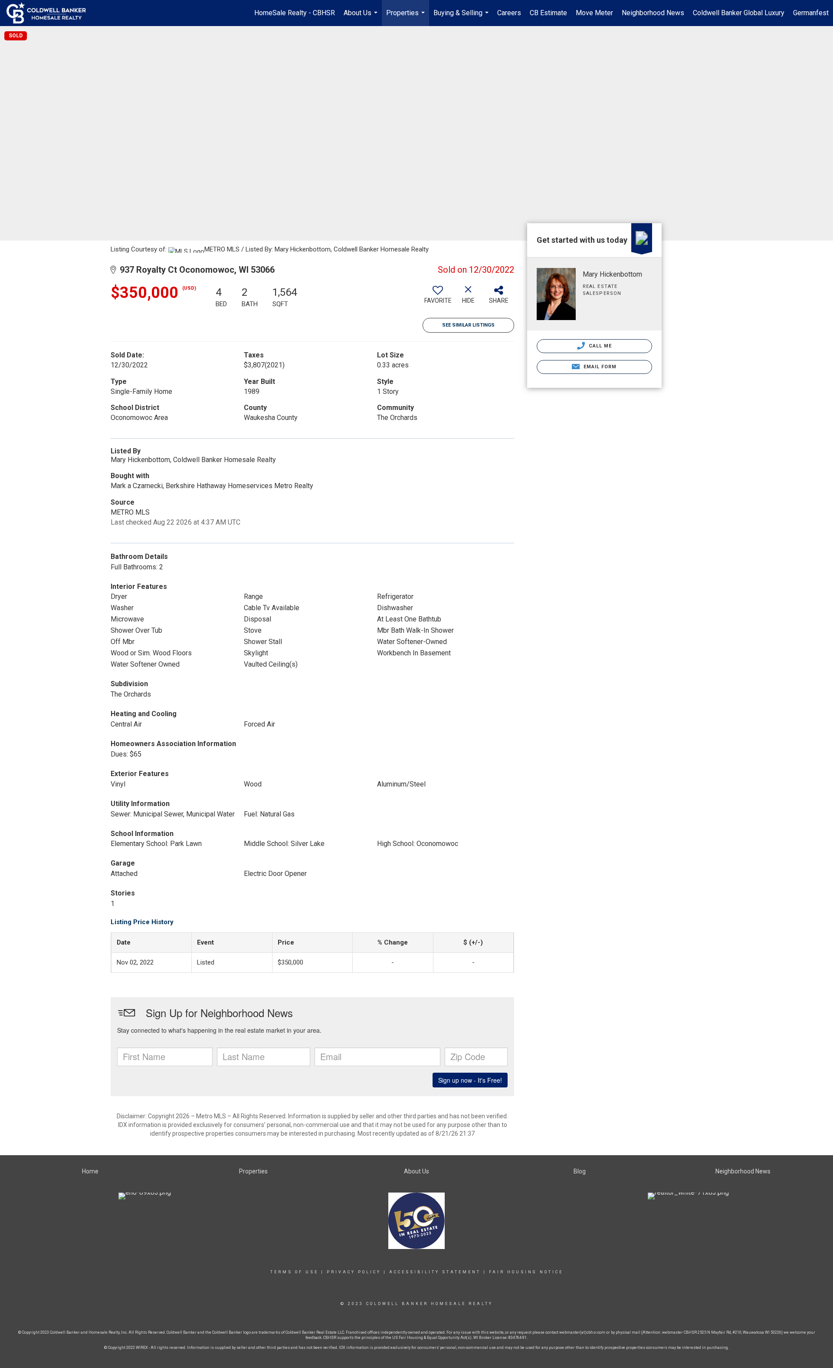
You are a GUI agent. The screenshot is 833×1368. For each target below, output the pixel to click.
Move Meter (594, 13)
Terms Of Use (294, 1272)
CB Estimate (548, 13)
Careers (509, 13)
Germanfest (811, 13)
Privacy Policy (354, 1272)
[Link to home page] (51, 13)
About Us (362, 17)
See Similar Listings (468, 325)
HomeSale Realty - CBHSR (294, 13)
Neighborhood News (653, 13)
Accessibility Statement (435, 1272)
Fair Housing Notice (526, 1272)
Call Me (599, 346)
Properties (406, 17)
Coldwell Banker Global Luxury (738, 13)
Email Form (599, 367)
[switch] (438, 298)
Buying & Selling (462, 17)
